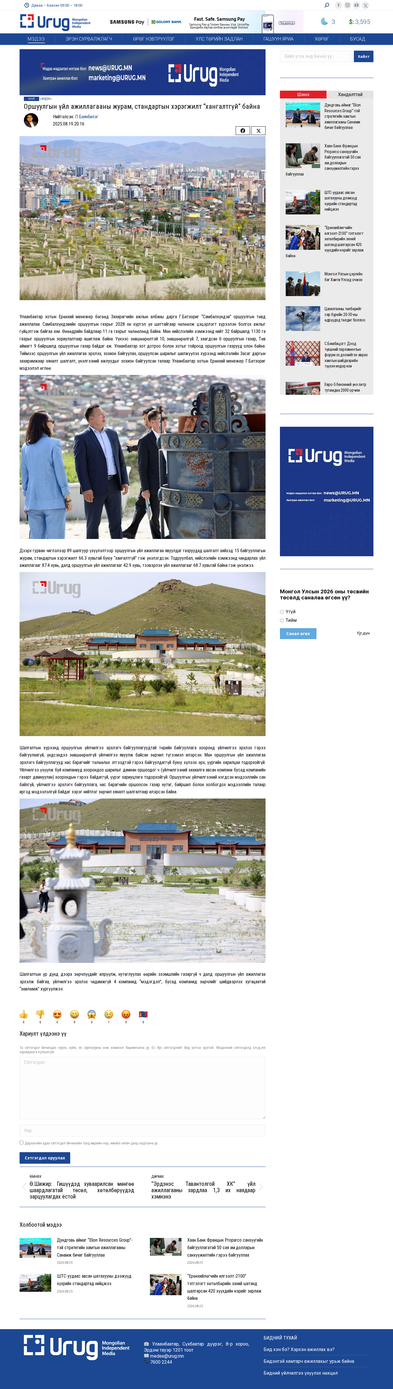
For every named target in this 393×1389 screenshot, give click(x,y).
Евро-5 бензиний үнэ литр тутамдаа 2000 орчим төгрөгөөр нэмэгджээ (345, 390)
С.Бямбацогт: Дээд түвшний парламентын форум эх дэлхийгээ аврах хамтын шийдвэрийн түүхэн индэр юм (346, 354)
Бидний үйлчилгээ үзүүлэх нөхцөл (301, 1373)
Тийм (291, 620)
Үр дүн (362, 633)
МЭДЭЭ (45, 98)
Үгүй (290, 611)
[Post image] (35, 1248)
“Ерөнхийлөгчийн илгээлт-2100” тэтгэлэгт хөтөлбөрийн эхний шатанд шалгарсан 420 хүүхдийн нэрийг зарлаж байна (224, 1287)
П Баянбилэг (86, 116)
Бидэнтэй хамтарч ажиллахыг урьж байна (309, 1361)
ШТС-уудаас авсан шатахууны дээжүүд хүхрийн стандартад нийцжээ (94, 1279)
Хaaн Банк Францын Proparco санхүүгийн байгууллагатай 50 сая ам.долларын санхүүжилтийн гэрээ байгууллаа (225, 1247)
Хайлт (364, 56)
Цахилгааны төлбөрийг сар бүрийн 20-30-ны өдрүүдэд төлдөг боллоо (345, 314)
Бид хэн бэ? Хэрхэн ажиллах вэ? (299, 1349)
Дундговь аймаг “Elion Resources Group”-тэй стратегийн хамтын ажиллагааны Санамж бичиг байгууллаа (95, 1247)
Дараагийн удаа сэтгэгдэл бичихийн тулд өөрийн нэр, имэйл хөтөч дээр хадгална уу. (91, 1143)
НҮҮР (31, 98)
